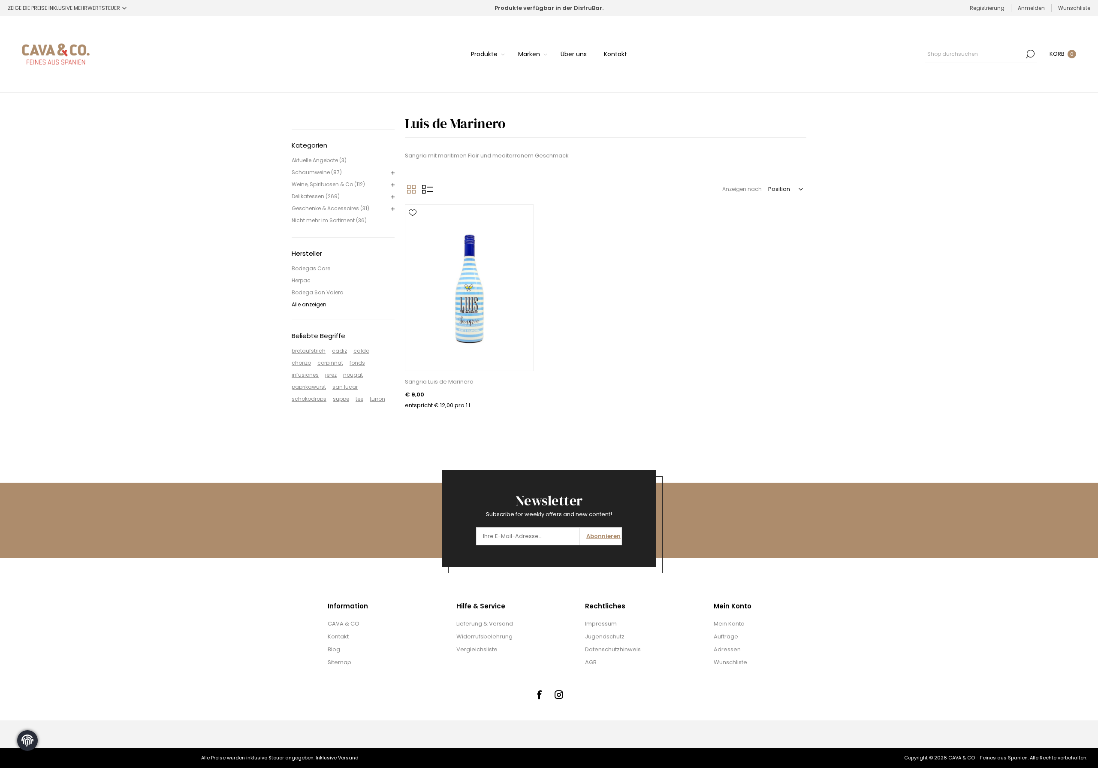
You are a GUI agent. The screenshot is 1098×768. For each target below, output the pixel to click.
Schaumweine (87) (317, 172)
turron (377, 398)
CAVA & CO (343, 624)
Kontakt (338, 636)
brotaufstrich (309, 350)
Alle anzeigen (309, 304)
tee (359, 398)
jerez (331, 374)
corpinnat (330, 362)
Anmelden (1031, 8)
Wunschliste (730, 662)
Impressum (601, 624)
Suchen (1030, 54)
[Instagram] (558, 694)
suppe (341, 398)
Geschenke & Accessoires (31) (330, 208)
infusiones (305, 374)
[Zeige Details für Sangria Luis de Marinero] (469, 288)
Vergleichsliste (477, 649)
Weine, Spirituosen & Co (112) (328, 184)
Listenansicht (427, 189)
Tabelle (411, 189)
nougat (353, 374)
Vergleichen (412, 238)
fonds (357, 362)
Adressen (727, 649)
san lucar (345, 386)
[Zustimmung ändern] (27, 740)
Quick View (412, 225)
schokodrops (309, 398)
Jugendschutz (604, 636)
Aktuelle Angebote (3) (319, 160)
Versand (348, 757)
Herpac (301, 280)
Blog (334, 649)
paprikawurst (309, 386)
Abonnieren (603, 536)
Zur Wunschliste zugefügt (412, 213)
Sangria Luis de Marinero (439, 382)
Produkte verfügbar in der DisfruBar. (549, 8)
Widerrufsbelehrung (484, 636)
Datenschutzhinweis (613, 649)
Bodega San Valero (317, 292)
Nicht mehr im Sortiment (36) (329, 220)
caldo (361, 350)
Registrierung (987, 8)
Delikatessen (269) (316, 196)
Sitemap (339, 662)
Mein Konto (729, 624)
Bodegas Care (311, 268)
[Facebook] (539, 694)
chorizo (301, 362)
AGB (591, 662)
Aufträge (726, 636)
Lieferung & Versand (484, 624)
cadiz (339, 350)
